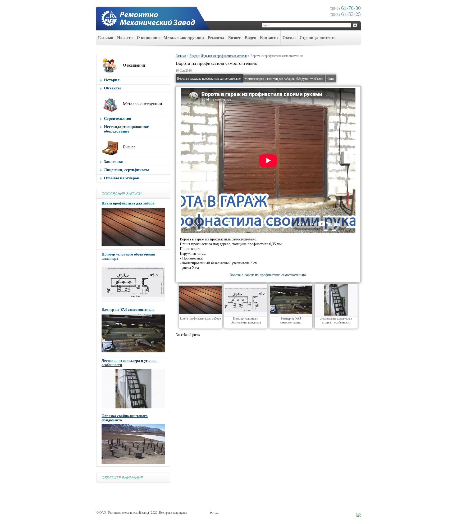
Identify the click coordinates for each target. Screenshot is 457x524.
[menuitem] (105, 37)
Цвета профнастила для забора (128, 203)
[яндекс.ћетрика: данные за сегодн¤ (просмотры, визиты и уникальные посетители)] (359, 515)
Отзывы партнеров (121, 178)
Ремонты (216, 37)
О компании (148, 37)
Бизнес (234, 37)
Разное (214, 513)
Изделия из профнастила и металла (224, 56)
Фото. (331, 79)
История (112, 80)
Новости (125, 37)
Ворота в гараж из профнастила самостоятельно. (209, 78)
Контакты (269, 37)
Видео (250, 37)
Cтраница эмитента (318, 37)
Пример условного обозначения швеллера (246, 320)
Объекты (112, 88)
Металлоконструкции (184, 37)
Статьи (289, 37)
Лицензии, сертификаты (126, 170)
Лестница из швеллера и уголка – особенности (336, 320)
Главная (105, 37)
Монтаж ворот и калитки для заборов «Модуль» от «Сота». (284, 79)
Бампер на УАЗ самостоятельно (128, 310)
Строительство (117, 118)
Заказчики (114, 162)
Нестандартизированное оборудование (126, 129)
